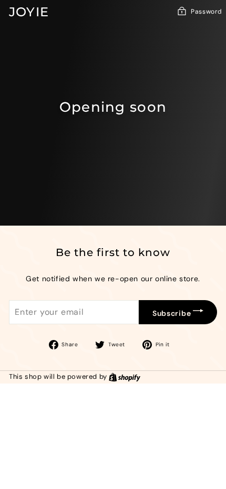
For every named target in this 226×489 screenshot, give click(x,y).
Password (206, 11)
